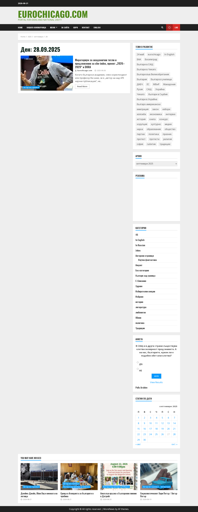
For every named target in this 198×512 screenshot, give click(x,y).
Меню (52, 27)
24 (150, 434)
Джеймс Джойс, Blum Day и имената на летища (39, 476)
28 (174, 434)
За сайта (65, 27)
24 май (140, 54)
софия (140, 144)
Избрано (139, 296)
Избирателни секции (145, 291)
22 (138, 434)
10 (150, 423)
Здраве (139, 286)
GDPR (75, 27)
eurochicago (154, 54)
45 (137, 234)
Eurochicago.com (53, 13)
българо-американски (148, 104)
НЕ (140, 370)
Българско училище (161, 79)
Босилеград (151, 59)
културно (156, 124)
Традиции (140, 328)
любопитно (141, 312)
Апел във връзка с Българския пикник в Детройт (119, 476)
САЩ (149, 89)
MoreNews (108, 509)
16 (144, 428)
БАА (139, 59)
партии (141, 134)
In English (169, 54)
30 (144, 439)
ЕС (148, 84)
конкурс (163, 119)
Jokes (138, 250)
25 (156, 434)
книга (152, 119)
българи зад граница (145, 275)
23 (144, 434)
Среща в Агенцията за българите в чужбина (79, 476)
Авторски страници (31, 87)
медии (168, 124)
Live (176, 27)
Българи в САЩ (145, 64)
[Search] (162, 27)
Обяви (138, 317)
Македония (169, 84)
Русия (140, 89)
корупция (142, 124)
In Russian (140, 245)
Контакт (86, 27)
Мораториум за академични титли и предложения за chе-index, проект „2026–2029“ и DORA (47, 73)
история (141, 119)
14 (174, 423)
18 (156, 428)
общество (170, 129)
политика (154, 134)
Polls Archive (141, 387)
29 (138, 439)
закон (155, 109)
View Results (156, 382)
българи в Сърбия (157, 94)
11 (156, 423)
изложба (141, 114)
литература (141, 307)
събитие (151, 144)
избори (166, 109)
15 (138, 428)
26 (162, 434)
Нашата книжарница (36, 27)
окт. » (174, 444)
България (142, 79)
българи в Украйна (147, 99)
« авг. (138, 444)
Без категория (142, 270)
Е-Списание (141, 281)
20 (168, 428)
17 (150, 428)
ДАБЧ (140, 84)
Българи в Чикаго (146, 69)
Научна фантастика (147, 260)
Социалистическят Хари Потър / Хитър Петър (158, 476)
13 (168, 423)
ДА (141, 364)
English (97, 27)
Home (20, 27)
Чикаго (141, 94)
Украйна (159, 89)
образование (154, 129)
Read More (82, 86)
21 (174, 428)
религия (167, 139)
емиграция (142, 109)
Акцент (139, 265)
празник (167, 134)
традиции (165, 144)
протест (141, 139)
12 (162, 423)
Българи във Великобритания (153, 74)
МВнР (156, 84)
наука (140, 129)
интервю (170, 114)
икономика (156, 114)
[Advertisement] (156, 201)
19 (162, 428)
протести (154, 139)
